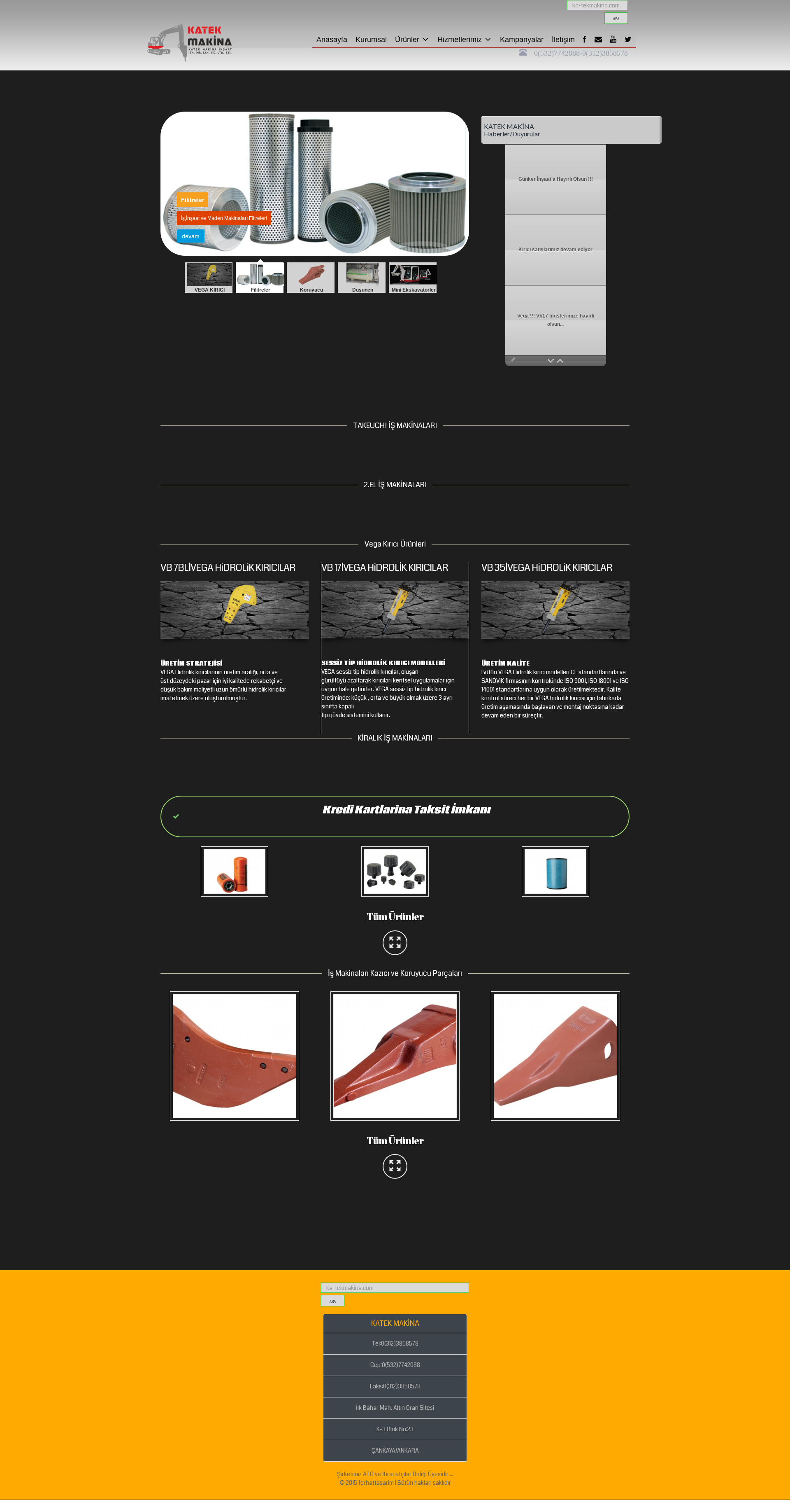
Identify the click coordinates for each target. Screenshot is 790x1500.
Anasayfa (331, 39)
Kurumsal (371, 39)
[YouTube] (613, 39)
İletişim (563, 39)
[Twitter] (628, 39)
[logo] (203, 10)
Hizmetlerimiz (459, 39)
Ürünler (407, 39)
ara (616, 19)
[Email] (598, 39)
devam (191, 236)
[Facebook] (584, 39)
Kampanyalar (522, 39)
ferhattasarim (376, 1483)
